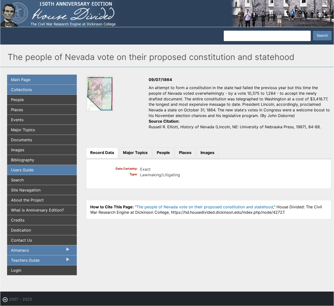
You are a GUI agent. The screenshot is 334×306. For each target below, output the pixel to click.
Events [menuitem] (17, 119)
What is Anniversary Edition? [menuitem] (37, 210)
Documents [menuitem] (21, 139)
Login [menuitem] (16, 270)
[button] (99, 109)
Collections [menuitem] (21, 89)
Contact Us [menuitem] (21, 240)
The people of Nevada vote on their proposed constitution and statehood (204, 206)
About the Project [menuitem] (27, 200)
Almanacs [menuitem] (18, 251)
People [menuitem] (17, 99)
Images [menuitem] (17, 149)
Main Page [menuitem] (20, 79)
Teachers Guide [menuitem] (23, 261)
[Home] (167, 13)
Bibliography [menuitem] (22, 159)
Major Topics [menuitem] (23, 129)
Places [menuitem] (17, 109)
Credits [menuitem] (17, 220)
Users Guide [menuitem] (22, 169)
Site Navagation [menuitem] (26, 190)
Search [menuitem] (17, 179)
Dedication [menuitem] (21, 230)
